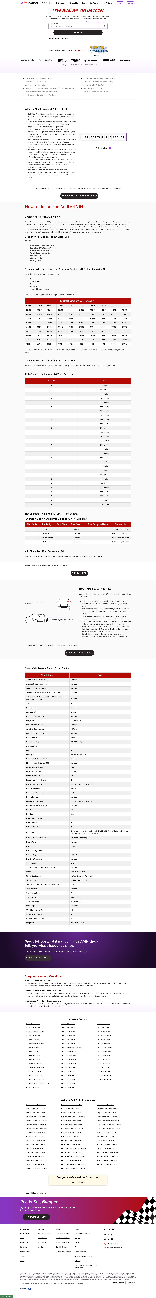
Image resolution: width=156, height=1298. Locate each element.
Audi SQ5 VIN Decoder (104, 1032)
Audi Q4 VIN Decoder (68, 1024)
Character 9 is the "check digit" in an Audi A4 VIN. (41, 92)
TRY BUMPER (79, 573)
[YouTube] (116, 1234)
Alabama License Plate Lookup (36, 1105)
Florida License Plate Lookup (35, 1137)
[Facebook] (109, 1234)
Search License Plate (79, 653)
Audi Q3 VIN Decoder (33, 1087)
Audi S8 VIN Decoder (103, 1028)
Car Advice (23, 1247)
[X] (106, 1239)
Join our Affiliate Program (83, 1256)
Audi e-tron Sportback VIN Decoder (37, 1083)
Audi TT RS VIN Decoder (104, 1048)
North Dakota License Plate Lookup (73, 1168)
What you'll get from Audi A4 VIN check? (38, 78)
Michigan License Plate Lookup (71, 1121)
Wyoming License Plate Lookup (107, 1164)
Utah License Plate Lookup (105, 1141)
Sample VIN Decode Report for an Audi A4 (96, 92)
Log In (120, 3)
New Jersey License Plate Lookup (72, 1152)
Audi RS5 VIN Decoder (68, 1064)
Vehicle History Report (63, 1252)
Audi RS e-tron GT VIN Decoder (71, 1048)
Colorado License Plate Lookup (36, 1125)
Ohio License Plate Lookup (105, 1105)
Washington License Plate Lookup (108, 1152)
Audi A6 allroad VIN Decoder (35, 1044)
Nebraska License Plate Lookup (71, 1141)
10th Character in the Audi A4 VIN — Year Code (40, 95)
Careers (22, 1256)
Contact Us (78, 1243)
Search (78, 32)
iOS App (22, 1238)
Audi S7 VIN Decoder (103, 1024)
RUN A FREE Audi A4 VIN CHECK (79, 195)
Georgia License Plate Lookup (36, 1141)
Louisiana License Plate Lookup (71, 1105)
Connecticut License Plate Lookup (37, 1129)
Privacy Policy (131, 1283)
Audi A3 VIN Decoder (33, 1024)
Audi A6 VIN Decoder (33, 1040)
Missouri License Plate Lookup (71, 1133)
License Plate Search (63, 1233)
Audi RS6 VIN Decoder (68, 1068)
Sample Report (25, 1252)
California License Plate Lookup (36, 1121)
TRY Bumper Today (36, 1217)
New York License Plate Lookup (71, 1160)
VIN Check (41, 1247)
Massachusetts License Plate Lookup (73, 1117)
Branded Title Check (62, 1243)
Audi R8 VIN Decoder (68, 1044)
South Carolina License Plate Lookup (109, 1125)
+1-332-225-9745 (113, 1244)
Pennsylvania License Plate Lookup (108, 1117)
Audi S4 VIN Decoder (68, 1079)
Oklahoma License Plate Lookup (107, 1109)
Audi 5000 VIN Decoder (104, 1079)
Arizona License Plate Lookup (36, 1113)
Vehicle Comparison (44, 1233)
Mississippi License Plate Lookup (72, 1129)
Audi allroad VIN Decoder (34, 1064)
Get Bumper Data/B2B (82, 1233)
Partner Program (80, 1252)
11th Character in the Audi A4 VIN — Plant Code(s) (99, 78)
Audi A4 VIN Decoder (33, 1028)
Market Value (42, 1238)
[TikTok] (113, 1234)
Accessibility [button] (23, 1288)
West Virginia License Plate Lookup (108, 1156)
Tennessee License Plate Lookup (107, 1133)
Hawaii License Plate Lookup (35, 1145)
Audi (41, 1193)
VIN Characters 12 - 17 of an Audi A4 (94, 85)
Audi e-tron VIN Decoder (34, 1075)
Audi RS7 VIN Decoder (68, 1071)
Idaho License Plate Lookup (35, 1149)
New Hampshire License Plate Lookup (73, 1149)
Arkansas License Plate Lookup (36, 1117)
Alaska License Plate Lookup (35, 1109)
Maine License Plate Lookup (70, 1109)
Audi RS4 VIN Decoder (68, 1060)
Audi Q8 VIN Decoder (68, 1040)
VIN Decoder (34, 1193)
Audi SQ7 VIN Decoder (104, 1036)
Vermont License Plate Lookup (107, 1145)
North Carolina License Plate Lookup (73, 1164)
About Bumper (25, 1233)
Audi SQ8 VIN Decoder (104, 1040)
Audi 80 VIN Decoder (103, 1060)
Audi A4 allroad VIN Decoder (35, 1032)
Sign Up (130, 3)
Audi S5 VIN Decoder (68, 1083)
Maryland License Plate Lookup (71, 1113)
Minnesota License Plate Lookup (72, 1125)
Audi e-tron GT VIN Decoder (35, 1079)
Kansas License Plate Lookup (35, 1164)
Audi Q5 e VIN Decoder (68, 1032)
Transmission (35, 282)
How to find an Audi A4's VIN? (92, 88)
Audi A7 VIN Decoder (32, 1048)
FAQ (76, 1247)
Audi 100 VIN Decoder (103, 1068)
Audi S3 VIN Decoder (68, 1075)
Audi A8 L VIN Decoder (33, 1060)
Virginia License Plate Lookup (106, 1149)
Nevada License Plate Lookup (71, 1145)
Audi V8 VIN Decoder (103, 1056)
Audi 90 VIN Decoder (103, 1064)
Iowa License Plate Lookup (34, 1160)
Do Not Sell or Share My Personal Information (86, 1267)
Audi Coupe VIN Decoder (34, 1071)
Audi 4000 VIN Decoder (104, 1075)
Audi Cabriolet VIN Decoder (35, 1068)
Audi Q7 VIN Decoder (68, 1036)
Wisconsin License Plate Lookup (107, 1160)
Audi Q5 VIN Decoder (68, 1028)
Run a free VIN (38, 958)
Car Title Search (61, 1247)
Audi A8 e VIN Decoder (33, 1056)
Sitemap (77, 1261)
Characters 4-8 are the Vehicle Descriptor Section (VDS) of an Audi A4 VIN (49, 88)
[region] (78, 322)
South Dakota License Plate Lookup (108, 1129)
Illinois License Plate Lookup (35, 1152)
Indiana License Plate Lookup (35, 1156)
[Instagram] (106, 1234)
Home (27, 1193)
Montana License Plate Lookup (71, 1137)
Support (77, 1238)
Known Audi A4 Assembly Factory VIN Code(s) (97, 82)
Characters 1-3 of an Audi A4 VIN (35, 82)
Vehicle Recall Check (63, 1238)
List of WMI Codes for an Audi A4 (35, 85)
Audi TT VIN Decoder (103, 1044)
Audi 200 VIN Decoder (104, 1071)
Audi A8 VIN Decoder (33, 1052)
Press (22, 1261)
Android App (24, 1243)
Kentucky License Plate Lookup (36, 1168)
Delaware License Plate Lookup (36, 1133)
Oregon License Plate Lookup (106, 1113)
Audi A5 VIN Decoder (33, 1036)
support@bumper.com (114, 1248)
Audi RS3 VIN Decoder (68, 1056)
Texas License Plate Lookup (106, 1137)
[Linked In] (109, 1239)
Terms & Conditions (118, 1283)
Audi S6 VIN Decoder (68, 1087)
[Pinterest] (113, 1239)
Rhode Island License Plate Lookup (108, 1121)
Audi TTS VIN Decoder (104, 1052)
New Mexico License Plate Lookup (72, 1156)
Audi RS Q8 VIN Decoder (69, 1052)
